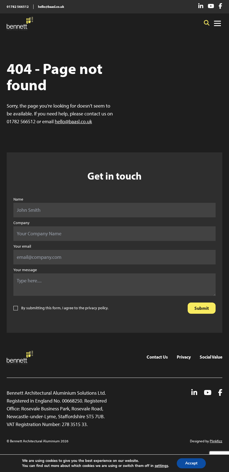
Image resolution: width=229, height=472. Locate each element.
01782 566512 (18, 6)
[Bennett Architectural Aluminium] (20, 23)
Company (21, 222)
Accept (191, 463)
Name (18, 199)
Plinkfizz (216, 441)
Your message (25, 270)
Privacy (184, 357)
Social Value (211, 357)
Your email (22, 246)
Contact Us (157, 357)
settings (161, 465)
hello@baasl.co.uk (51, 6)
